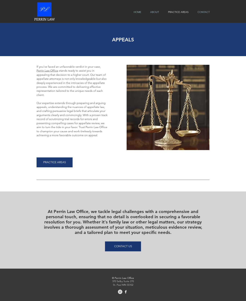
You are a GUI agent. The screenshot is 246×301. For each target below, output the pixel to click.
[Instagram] (120, 292)
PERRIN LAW (44, 19)
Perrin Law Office (47, 70)
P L (43, 9)
